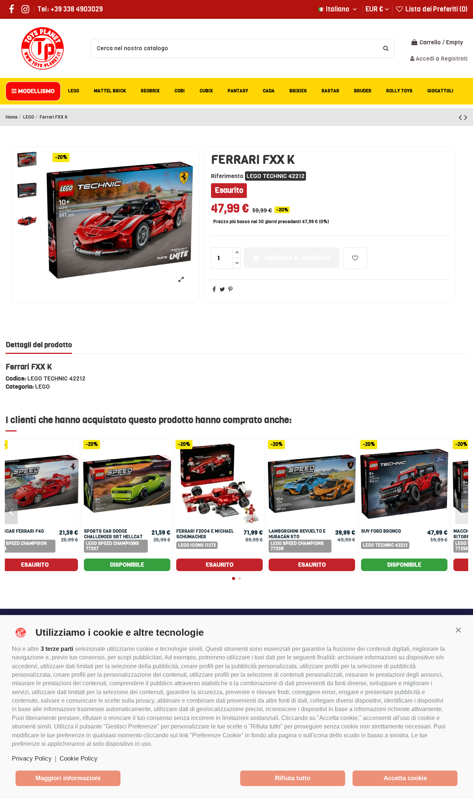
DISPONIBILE (144, 564)
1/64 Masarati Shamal (312, 531)
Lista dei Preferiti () (435, 9)
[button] (458, 630)
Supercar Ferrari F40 (404, 531)
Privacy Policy (32, 758)
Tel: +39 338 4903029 (70, 9)
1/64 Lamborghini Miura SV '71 (39, 533)
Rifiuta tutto (292, 778)
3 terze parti (57, 649)
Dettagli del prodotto (39, 345)
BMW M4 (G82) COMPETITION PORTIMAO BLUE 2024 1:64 (224, 533)
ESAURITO (52, 564)
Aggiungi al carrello (298, 258)
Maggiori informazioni (68, 778)
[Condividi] (214, 289)
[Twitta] (222, 289)
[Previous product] (461, 117)
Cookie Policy (78, 758)
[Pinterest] (230, 289)
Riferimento (227, 176)
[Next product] (465, 117)
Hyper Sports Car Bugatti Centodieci (132, 533)
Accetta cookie (405, 778)
